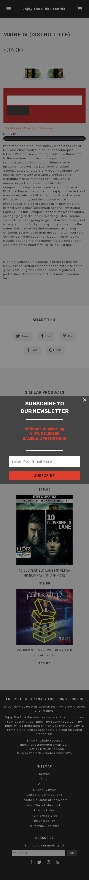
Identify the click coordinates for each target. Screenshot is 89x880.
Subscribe (44, 475)
